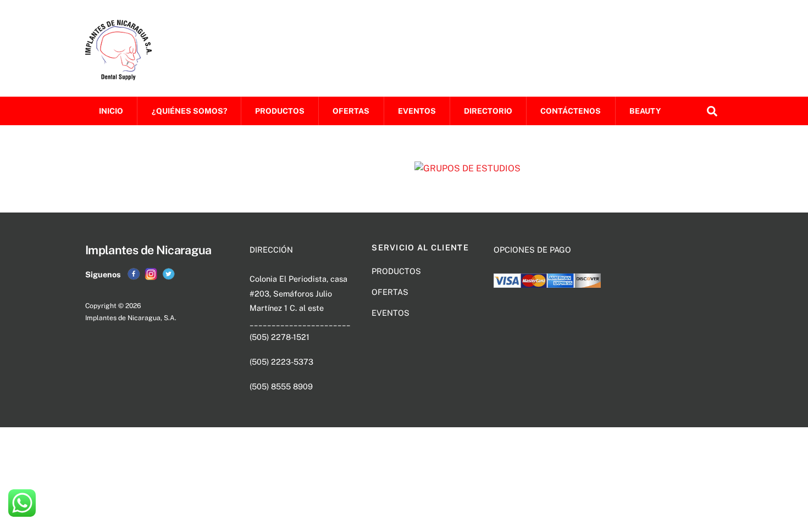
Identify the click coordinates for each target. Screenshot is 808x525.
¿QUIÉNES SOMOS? (189, 111)
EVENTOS (417, 111)
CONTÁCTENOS (570, 111)
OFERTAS (351, 111)
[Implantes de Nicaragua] (118, 74)
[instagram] (151, 273)
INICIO (111, 111)
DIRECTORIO (488, 111)
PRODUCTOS (280, 111)
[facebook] (133, 273)
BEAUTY (645, 111)
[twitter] (168, 273)
